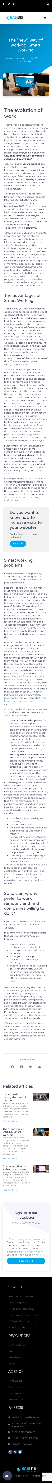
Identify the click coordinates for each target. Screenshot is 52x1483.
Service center (17, 1345)
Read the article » (10, 1121)
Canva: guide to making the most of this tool (14, 1097)
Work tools (25, 61)
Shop (12, 1363)
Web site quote (17, 1302)
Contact (33, 1399)
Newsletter (15, 1357)
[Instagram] (15, 1452)
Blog (11, 1351)
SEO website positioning (22, 1321)
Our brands (15, 1393)
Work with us (16, 1399)
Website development (21, 1309)
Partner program (18, 1387)
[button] (48, 4)
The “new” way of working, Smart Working (13, 1131)
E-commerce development (24, 1315)
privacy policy (28, 1251)
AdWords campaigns (20, 1327)
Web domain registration (22, 1296)
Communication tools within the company (15, 1168)
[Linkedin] (20, 1452)
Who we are (15, 1380)
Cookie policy (39, 1476)
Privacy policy (21, 1476)
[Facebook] (10, 1452)
